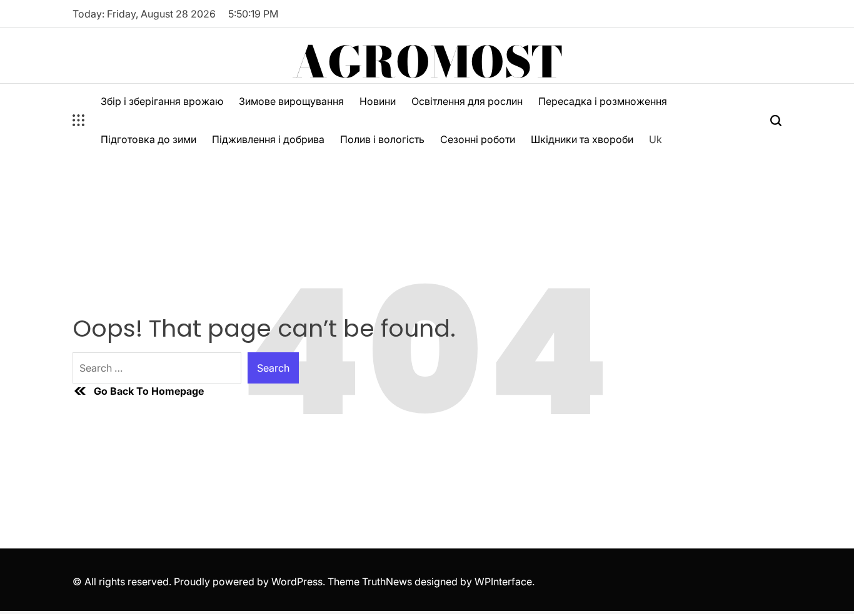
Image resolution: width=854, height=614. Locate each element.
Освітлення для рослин (467, 101)
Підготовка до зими (148, 139)
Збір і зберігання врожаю (162, 101)
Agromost (427, 62)
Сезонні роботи (477, 139)
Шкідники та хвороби (582, 139)
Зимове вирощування (291, 101)
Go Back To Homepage (149, 391)
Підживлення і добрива (268, 139)
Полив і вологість (382, 139)
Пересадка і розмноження (602, 101)
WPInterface (503, 581)
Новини (377, 101)
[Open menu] (79, 120)
